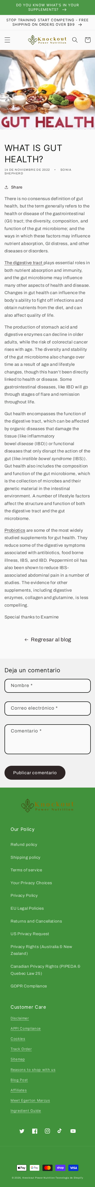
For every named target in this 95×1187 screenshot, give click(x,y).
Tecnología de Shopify (69, 1177)
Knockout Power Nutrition (38, 1177)
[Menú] (7, 40)
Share (16, 187)
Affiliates (19, 1090)
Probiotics (15, 530)
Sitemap (18, 1059)
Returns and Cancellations (36, 921)
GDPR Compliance (29, 986)
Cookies (18, 1039)
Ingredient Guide (26, 1110)
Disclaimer (20, 1018)
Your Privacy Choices (31, 883)
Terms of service (26, 870)
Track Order (21, 1049)
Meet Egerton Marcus (30, 1100)
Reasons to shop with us (33, 1070)
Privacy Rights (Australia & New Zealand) (41, 950)
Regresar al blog (51, 639)
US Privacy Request (30, 933)
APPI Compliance (26, 1028)
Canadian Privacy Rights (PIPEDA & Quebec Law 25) (46, 970)
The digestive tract (24, 263)
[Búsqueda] (75, 40)
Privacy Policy (24, 895)
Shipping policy (26, 857)
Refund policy (24, 844)
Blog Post (19, 1080)
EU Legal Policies (27, 908)
